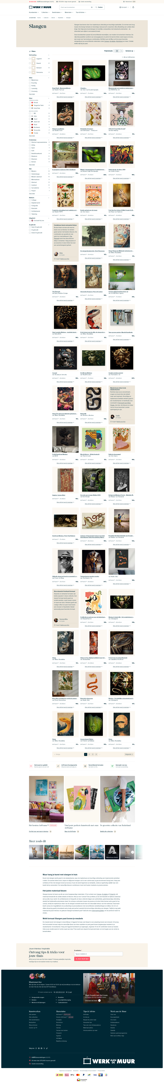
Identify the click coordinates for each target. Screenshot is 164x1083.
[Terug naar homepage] (40, 6)
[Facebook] (41, 1048)
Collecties (45, 12)
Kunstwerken (33, 12)
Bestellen (61, 997)
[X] (44, 1048)
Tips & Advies (80, 12)
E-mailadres (78, 950)
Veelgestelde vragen (38, 997)
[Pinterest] (39, 1048)
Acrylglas (112, 41)
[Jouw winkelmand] (133, 7)
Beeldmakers (56, 12)
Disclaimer (76, 1070)
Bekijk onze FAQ (64, 259)
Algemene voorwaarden (65, 1070)
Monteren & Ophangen (38, 1002)
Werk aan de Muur (118, 1011)
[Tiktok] (47, 1048)
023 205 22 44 (60, 992)
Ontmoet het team (91, 1000)
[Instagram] (36, 1048)
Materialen (68, 12)
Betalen (34, 1000)
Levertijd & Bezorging (64, 1000)
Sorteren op (129, 51)
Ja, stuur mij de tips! (82, 959)
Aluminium (119, 41)
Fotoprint (112, 894)
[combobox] (74, 7)
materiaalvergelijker (98, 911)
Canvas (106, 41)
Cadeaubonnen (62, 1002)
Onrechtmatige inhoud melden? (88, 1070)
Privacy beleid (101, 1070)
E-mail (70, 992)
